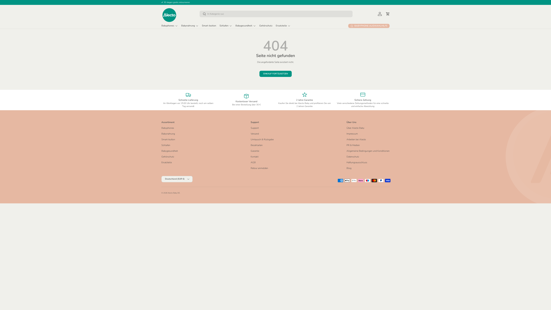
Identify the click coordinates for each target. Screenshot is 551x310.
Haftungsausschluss (357, 162)
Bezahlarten (257, 145)
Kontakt (254, 156)
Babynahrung (188, 25)
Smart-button (209, 25)
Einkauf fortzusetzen (275, 73)
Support (255, 128)
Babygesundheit (243, 25)
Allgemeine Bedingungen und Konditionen (368, 151)
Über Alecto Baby (355, 128)
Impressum (352, 133)
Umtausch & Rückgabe (262, 139)
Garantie (255, 151)
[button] (388, 14)
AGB (253, 162)
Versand (255, 133)
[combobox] (276, 14)
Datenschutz (353, 156)
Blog (349, 168)
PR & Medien (353, 145)
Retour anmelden (259, 168)
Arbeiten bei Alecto (356, 139)
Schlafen (224, 25)
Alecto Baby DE (174, 193)
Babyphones (167, 25)
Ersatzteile (281, 25)
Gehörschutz (265, 25)
